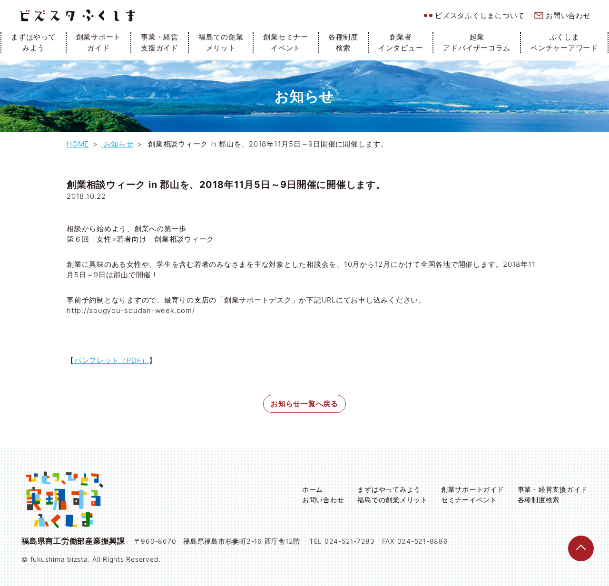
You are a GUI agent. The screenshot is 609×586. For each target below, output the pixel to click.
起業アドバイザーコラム (477, 42)
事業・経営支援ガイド (159, 42)
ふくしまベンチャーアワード (564, 42)
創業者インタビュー (400, 42)
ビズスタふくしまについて (480, 15)
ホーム (312, 489)
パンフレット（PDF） (111, 360)
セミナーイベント (469, 500)
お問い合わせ (568, 15)
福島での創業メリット (221, 42)
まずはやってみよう (33, 42)
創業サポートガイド (98, 42)
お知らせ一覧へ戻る (304, 403)
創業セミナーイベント (285, 42)
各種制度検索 (343, 42)
